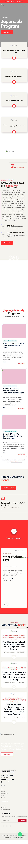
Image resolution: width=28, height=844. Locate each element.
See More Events (8, 487)
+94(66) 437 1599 (7, 779)
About (2, 789)
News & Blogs (4, 793)
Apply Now (6, 754)
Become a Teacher (5, 809)
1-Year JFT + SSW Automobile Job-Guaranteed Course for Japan (13, 345)
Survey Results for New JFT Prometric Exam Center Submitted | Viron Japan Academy (14, 676)
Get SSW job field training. (14, 76)
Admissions (3, 807)
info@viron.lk (5, 782)
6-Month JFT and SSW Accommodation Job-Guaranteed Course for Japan (13, 391)
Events (2, 795)
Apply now (6, 32)
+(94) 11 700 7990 (11, 1)
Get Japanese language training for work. (14, 51)
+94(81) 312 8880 (7, 775)
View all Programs (16, 461)
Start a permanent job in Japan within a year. (14, 126)
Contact (3, 798)
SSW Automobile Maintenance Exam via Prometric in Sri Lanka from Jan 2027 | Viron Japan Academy (14, 709)
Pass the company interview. (14, 101)
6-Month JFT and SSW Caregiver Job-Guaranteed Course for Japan (12, 436)
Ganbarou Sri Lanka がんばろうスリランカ (13, 504)
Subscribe (22, 820)
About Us (6, 242)
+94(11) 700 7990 (7, 772)
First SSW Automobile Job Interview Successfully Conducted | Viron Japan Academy (14, 645)
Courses (3, 791)
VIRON (10, 835)
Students (3, 805)
